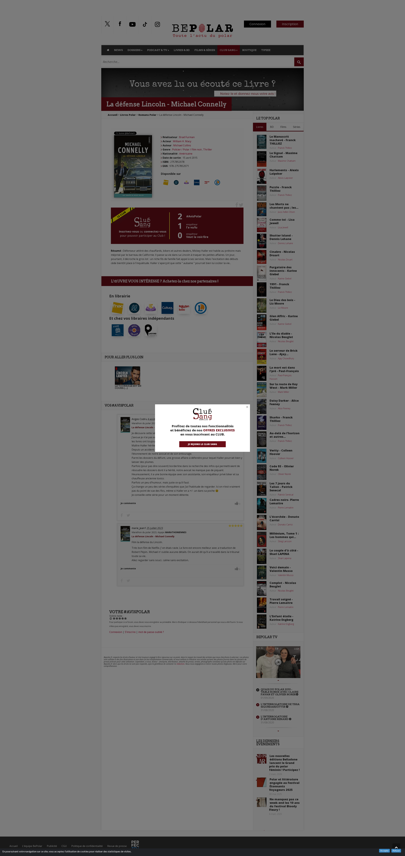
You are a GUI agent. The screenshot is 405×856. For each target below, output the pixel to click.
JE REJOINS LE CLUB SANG (202, 444)
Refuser (396, 851)
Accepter (384, 851)
